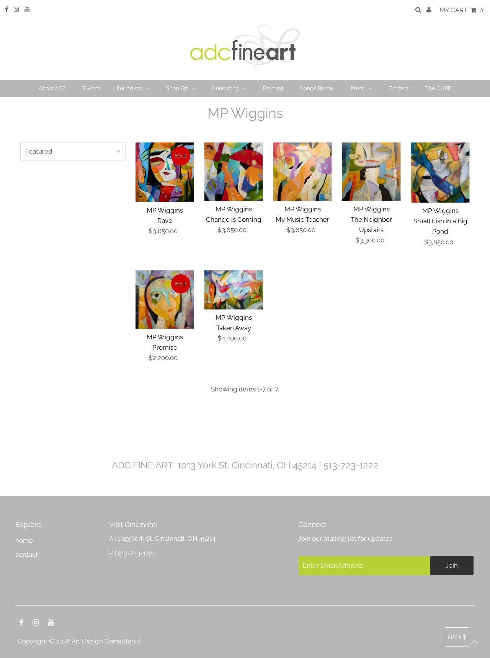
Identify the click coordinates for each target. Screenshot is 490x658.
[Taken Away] (233, 289)
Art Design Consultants (106, 641)
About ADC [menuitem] (52, 88)
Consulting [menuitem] (225, 88)
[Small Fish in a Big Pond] (440, 172)
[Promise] (165, 299)
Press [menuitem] (357, 88)
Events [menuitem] (91, 88)
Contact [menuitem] (398, 88)
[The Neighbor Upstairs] (371, 171)
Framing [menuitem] (273, 88)
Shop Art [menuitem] (177, 88)
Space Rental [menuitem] (317, 88)
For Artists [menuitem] (129, 88)
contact (26, 554)
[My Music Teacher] (302, 171)
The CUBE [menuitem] (438, 88)
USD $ (457, 637)
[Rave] (165, 172)
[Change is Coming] (233, 171)
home (24, 540)
